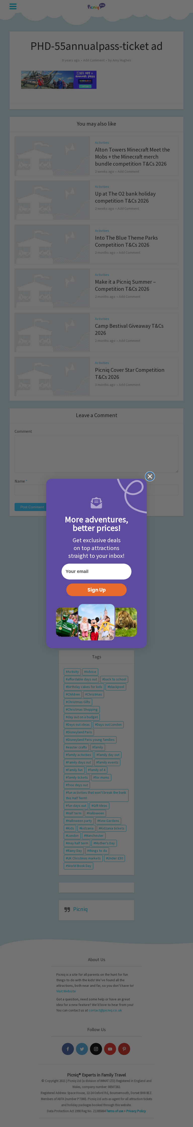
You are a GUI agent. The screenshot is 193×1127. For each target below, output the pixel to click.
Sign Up (96, 590)
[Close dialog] (150, 476)
